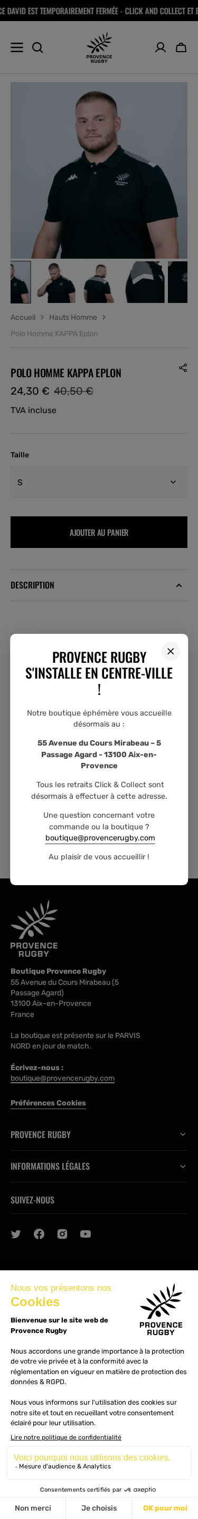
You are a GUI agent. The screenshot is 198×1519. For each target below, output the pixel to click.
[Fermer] (170, 651)
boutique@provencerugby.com (100, 838)
